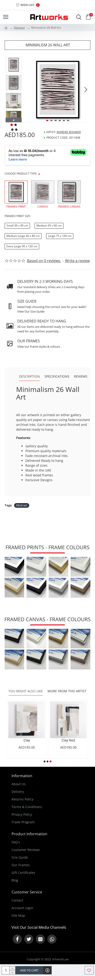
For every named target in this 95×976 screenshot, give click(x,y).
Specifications (57, 376)
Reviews (80, 376)
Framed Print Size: (18, 216)
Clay (27, 740)
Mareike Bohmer (69, 132)
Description (29, 376)
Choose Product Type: (21, 174)
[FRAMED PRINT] (16, 191)
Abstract (19, 28)
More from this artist (67, 691)
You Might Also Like (26, 691)
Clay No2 (68, 740)
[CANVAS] (42, 191)
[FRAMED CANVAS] (69, 191)
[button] (29, 89)
